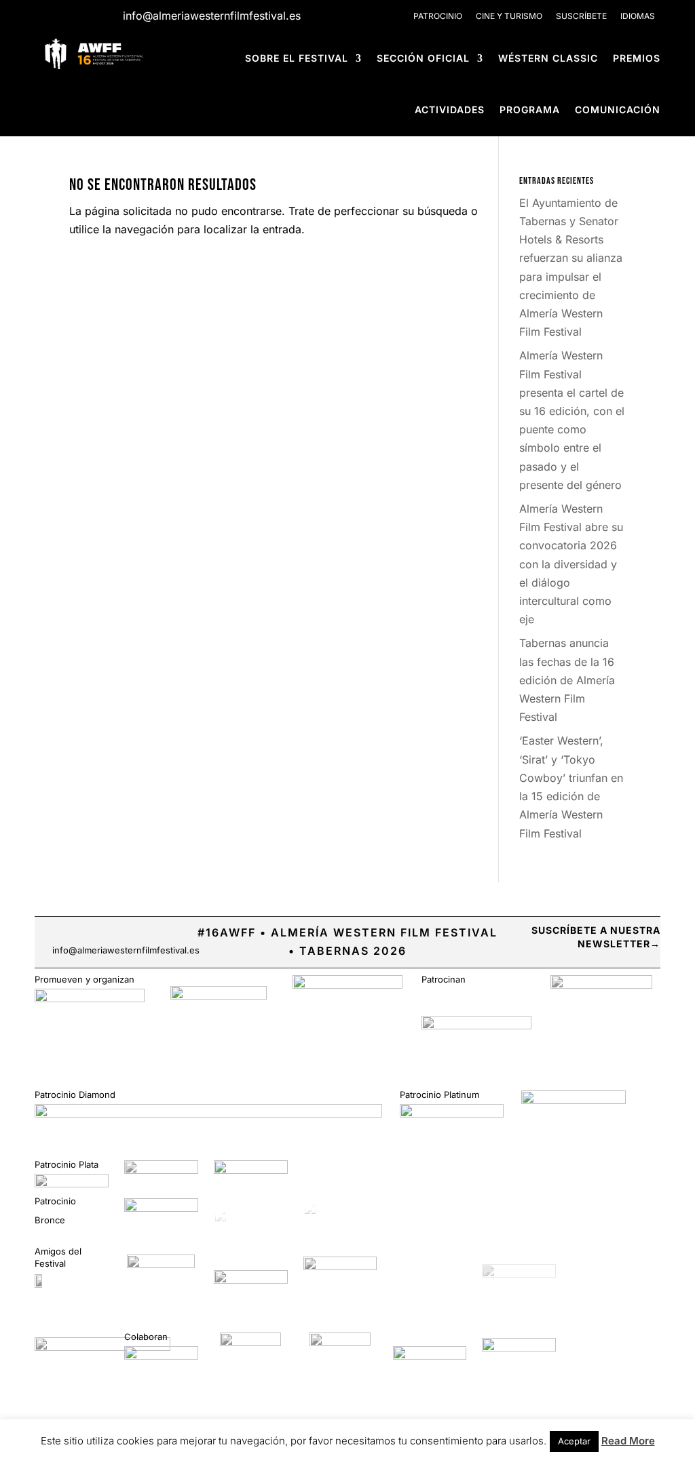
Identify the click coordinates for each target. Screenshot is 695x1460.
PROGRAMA (530, 109)
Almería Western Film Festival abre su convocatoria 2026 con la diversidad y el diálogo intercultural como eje (571, 564)
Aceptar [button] (574, 1441)
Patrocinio (437, 16)
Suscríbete (581, 16)
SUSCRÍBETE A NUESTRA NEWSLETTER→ (595, 936)
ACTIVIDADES (450, 109)
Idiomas (637, 16)
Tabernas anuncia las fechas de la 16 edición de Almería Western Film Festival (567, 680)
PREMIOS (636, 58)
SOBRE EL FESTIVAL (296, 58)
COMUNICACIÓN (617, 109)
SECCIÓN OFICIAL (423, 58)
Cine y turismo (509, 16)
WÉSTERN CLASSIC (548, 58)
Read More (628, 1440)
